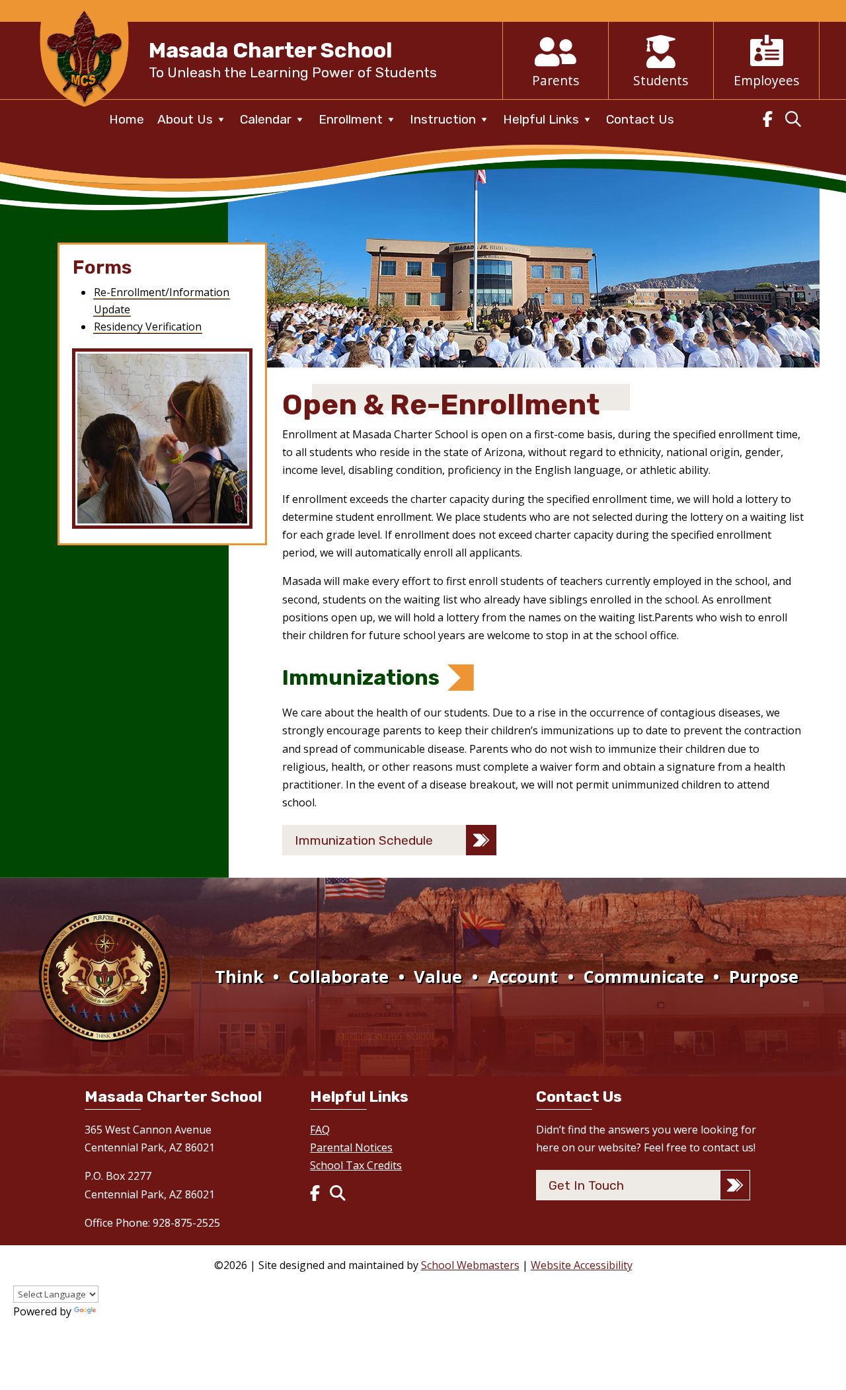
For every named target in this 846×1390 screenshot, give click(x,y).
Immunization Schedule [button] (364, 840)
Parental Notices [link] (351, 1147)
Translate (122, 1311)
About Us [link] (185, 119)
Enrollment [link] (351, 119)
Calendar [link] (265, 119)
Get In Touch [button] (586, 1185)
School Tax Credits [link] (356, 1165)
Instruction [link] (443, 119)
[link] (84, 109)
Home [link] (126, 119)
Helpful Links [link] (541, 119)
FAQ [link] (320, 1129)
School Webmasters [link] (470, 1265)
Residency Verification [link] (148, 326)
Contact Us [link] (640, 119)
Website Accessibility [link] (582, 1265)
